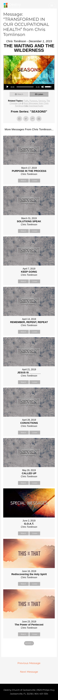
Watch (20, 94)
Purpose (33, 101)
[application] (29, 87)
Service (41, 101)
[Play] (7, 86)
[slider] (25, 87)
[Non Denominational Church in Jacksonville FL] (12, 5)
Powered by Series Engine (29, 651)
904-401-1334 (41, 693)
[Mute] (42, 86)
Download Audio (35, 106)
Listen (40, 94)
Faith (26, 101)
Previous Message (28, 663)
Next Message (29, 671)
